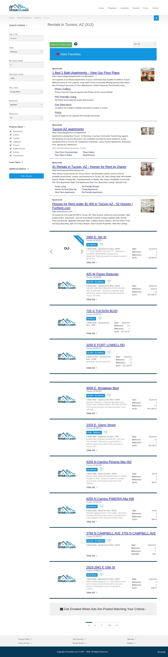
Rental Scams (78, 643)
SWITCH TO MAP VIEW (61, 45)
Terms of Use (23, 643)
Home (101, 8)
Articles (130, 643)
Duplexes (17, 142)
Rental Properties (24, 18)
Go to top (161, 652)
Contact (155, 8)
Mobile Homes (19, 149)
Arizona (37, 18)
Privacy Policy (24, 639)
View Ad (90, 262)
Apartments (18, 131)
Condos (16, 138)
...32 (109, 625)
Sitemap (130, 639)
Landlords (124, 8)
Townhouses (18, 155)
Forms (145, 8)
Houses (16, 145)
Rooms (16, 152)
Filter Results (26, 176)
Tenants (136, 8)
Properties (112, 8)
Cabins (16, 135)
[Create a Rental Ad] (156, 17)
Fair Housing (78, 639)
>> (117, 625)
